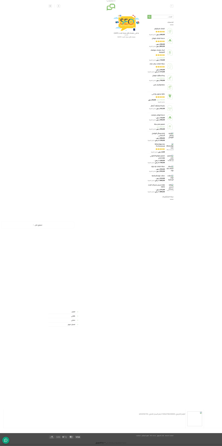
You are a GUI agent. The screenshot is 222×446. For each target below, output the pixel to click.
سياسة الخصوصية (165, 309)
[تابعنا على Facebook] (114, 1)
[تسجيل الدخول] (58, 6)
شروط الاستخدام (165, 326)
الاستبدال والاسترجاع (164, 320)
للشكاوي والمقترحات (163, 315)
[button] (171, 6)
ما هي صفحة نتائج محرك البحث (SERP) (126, 33)
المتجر (73, 311)
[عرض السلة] (50, 6)
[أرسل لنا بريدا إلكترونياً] (109, 1)
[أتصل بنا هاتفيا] (107, 1)
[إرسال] (149, 17)
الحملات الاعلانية (169, 435)
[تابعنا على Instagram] (112, 1)
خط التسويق (100, 442)
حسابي (73, 320)
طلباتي (73, 316)
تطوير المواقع (145, 435)
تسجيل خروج (71, 324)
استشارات (138, 435)
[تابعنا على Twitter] (111, 1)
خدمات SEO (153, 435)
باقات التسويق (160, 435)
